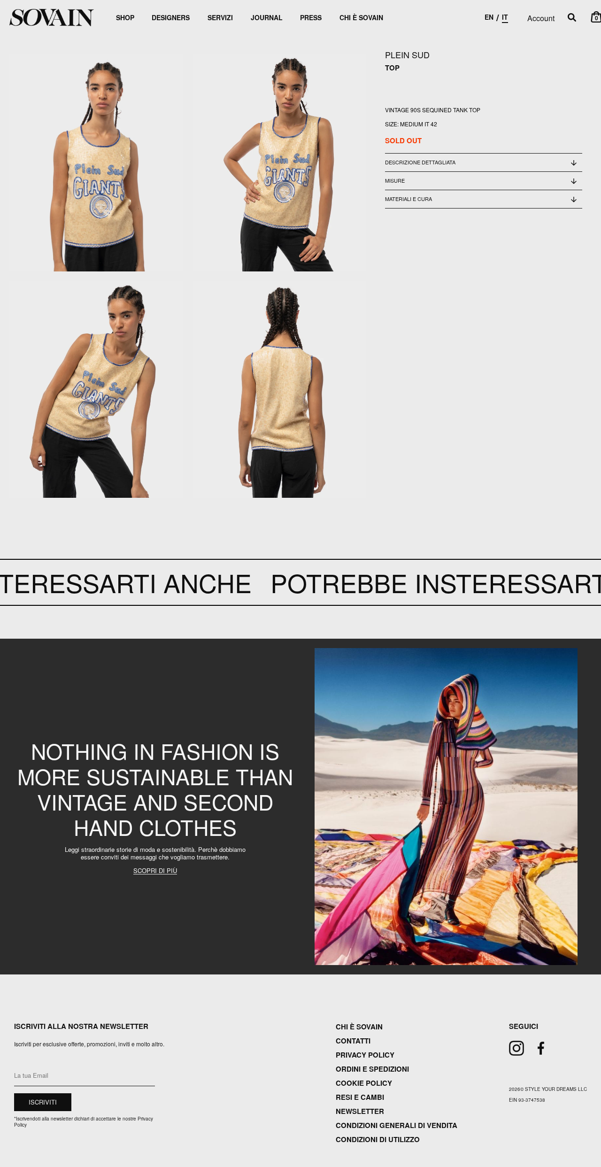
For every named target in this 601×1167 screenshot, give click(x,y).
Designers (171, 17)
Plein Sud (407, 54)
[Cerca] (572, 18)
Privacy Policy (365, 1055)
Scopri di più (155, 871)
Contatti (353, 1041)
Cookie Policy (364, 1083)
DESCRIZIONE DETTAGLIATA (420, 162)
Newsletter (360, 1111)
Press (311, 17)
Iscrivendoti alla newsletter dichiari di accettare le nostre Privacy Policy (83, 1121)
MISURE (395, 180)
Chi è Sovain (361, 17)
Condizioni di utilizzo (378, 1139)
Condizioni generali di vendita (396, 1125)
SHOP (125, 17)
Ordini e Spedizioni (372, 1069)
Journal (267, 17)
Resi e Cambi (360, 1097)
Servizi (220, 17)
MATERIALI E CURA (408, 198)
